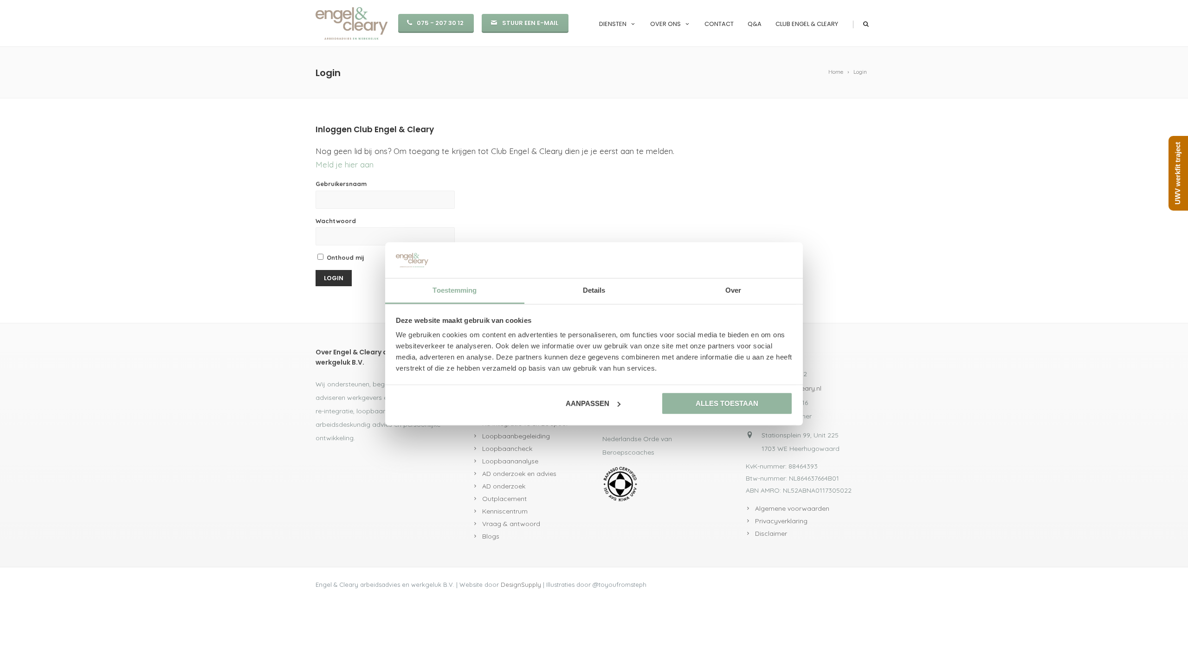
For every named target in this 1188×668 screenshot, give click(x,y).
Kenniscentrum (505, 511)
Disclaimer (771, 533)
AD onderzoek (503, 486)
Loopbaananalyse (510, 461)
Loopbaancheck (507, 448)
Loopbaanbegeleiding (516, 436)
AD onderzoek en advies (519, 473)
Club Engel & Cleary (806, 23)
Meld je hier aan (345, 164)
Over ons (665, 23)
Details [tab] (594, 290)
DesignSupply (521, 584)
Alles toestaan (727, 403)
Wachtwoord (336, 221)
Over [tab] (733, 290)
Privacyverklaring (781, 521)
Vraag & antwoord (511, 524)
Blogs (490, 536)
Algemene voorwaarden (792, 508)
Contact (719, 23)
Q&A (755, 23)
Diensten (612, 23)
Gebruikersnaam (341, 183)
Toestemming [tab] (455, 290)
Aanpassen (587, 403)
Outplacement (504, 499)
